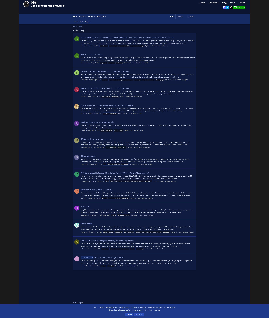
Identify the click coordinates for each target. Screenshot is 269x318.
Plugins (90, 16)
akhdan (83, 97)
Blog (224, 2)
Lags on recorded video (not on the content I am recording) (105, 71)
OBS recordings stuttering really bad (102, 257)
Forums (81, 16)
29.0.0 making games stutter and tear (96, 139)
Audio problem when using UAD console (97, 122)
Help (232, 2)
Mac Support (139, 130)
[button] (86, 16)
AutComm (84, 232)
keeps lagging (86, 223)
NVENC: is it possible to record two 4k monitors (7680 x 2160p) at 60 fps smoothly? (115, 173)
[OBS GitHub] (231, 7)
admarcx (84, 249)
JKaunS (83, 266)
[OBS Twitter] (227, 7)
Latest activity (79, 22)
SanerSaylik (84, 164)
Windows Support (162, 46)
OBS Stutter (86, 207)
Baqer (83, 46)
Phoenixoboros (86, 181)
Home (202, 2)
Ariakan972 (84, 113)
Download (214, 2)
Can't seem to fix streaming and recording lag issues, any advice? (107, 240)
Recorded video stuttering (91, 54)
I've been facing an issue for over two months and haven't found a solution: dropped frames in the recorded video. (128, 37)
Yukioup (83, 198)
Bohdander (84, 80)
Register (88, 22)
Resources (100, 16)
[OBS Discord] (224, 7)
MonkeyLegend (86, 147)
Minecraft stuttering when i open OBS (96, 190)
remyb (83, 130)
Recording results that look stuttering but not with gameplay (105, 88)
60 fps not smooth (88, 156)
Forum (241, 2)
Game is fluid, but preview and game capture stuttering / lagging (107, 105)
